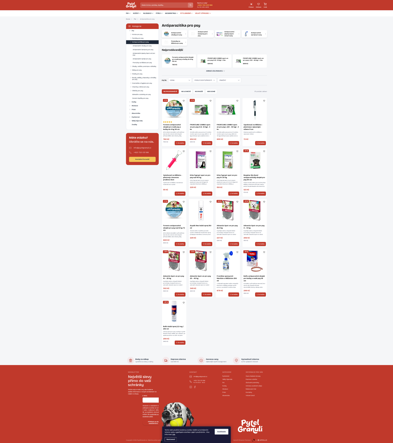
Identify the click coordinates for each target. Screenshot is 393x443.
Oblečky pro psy (137, 91)
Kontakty (249, 392)
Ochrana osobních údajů (254, 386)
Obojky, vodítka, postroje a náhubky (144, 66)
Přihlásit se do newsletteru (153, 422)
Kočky (134, 102)
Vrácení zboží (250, 395)
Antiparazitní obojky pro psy (142, 46)
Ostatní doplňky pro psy (140, 98)
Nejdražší (199, 91)
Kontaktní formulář (142, 159)
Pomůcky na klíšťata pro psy (142, 63)
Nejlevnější (186, 91)
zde (173, 434)
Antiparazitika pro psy (140, 42)
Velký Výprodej (137, 121)
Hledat (190, 5)
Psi (133, 31)
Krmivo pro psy (137, 34)
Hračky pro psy (137, 74)
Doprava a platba (251, 379)
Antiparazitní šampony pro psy (143, 49)
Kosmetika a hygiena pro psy (142, 83)
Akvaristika (136, 113)
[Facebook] (194, 386)
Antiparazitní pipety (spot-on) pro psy (144, 54)
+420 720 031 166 (141, 152)
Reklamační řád (251, 389)
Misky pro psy (137, 70)
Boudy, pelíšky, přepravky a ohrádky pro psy (144, 78)
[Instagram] (190, 386)
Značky (134, 124)
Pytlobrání (136, 117)
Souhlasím (221, 432)
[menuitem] (128, 13)
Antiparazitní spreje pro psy (142, 59)
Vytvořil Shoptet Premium (242, 440)
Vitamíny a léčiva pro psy (140, 87)
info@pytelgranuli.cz (142, 148)
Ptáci (134, 109)
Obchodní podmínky (252, 382)
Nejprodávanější (170, 91)
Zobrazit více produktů (214, 71)
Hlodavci (135, 106)
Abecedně (211, 91)
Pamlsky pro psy (137, 38)
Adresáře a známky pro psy (141, 94)
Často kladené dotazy (253, 376)
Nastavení (171, 439)
